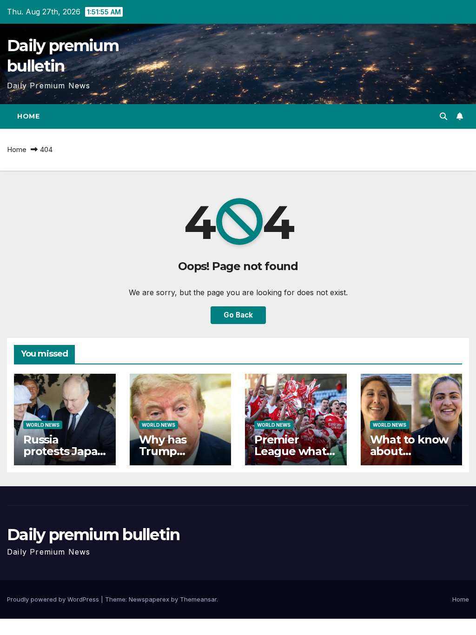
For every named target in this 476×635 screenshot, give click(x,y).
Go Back (238, 315)
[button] (443, 116)
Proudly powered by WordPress (54, 599)
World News (43, 425)
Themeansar (198, 599)
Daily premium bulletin (93, 534)
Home (28, 116)
